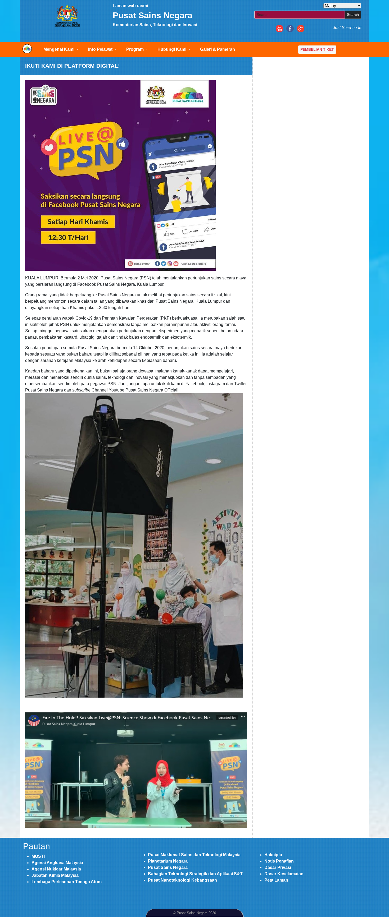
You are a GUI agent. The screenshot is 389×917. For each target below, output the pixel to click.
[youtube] (279, 28)
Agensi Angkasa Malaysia (57, 862)
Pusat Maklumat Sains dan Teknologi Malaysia (194, 855)
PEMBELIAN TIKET (317, 49)
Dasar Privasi (277, 867)
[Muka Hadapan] (67, 16)
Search (353, 14)
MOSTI (38, 856)
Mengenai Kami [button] (59, 49)
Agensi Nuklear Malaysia (56, 869)
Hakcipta (273, 855)
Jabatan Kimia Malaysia (55, 875)
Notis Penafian (279, 861)
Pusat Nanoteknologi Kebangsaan (182, 880)
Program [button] (135, 49)
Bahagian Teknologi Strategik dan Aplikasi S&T (195, 874)
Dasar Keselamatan (284, 874)
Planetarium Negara (168, 861)
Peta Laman (276, 880)
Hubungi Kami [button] (172, 49)
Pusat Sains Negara (168, 867)
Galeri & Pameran (217, 49)
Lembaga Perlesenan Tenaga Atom (66, 881)
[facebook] (290, 28)
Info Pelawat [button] (101, 49)
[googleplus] (301, 28)
